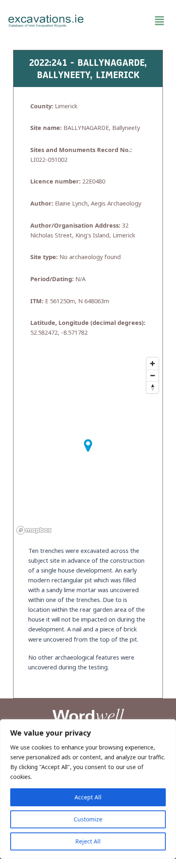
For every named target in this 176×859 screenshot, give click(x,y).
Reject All (88, 841)
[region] (88, 789)
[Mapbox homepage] (34, 530)
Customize (88, 819)
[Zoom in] (152, 363)
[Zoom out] (152, 375)
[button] (130, 20)
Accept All (88, 797)
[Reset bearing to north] (152, 387)
